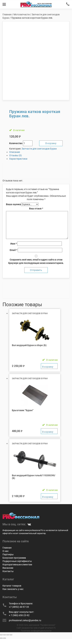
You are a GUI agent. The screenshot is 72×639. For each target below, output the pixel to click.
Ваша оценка (13, 204)
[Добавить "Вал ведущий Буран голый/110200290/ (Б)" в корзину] (49, 496)
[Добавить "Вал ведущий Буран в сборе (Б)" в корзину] (49, 366)
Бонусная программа (14, 557)
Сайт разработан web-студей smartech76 (36, 628)
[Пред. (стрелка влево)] (1, 638)
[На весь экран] (7, 634)
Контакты (8, 571)
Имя (13, 243)
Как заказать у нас (13, 589)
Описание (14, 152)
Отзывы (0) (15, 155)
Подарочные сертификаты (17, 561)
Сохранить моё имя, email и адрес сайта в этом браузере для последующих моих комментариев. (36, 261)
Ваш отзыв (36, 208)
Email (13, 250)
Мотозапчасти (22, 14)
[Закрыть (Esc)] (1, 634)
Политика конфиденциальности (36, 631)
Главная (7, 14)
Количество (15, 143)
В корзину (50, 143)
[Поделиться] (4, 634)
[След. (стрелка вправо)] (4, 638)
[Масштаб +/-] (11, 634)
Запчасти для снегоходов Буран (39, 148)
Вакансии (8, 568)
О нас (6, 551)
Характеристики (18, 158)
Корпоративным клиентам (17, 564)
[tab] (39, 152)
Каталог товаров (12, 585)
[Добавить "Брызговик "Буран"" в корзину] (49, 431)
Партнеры (8, 554)
